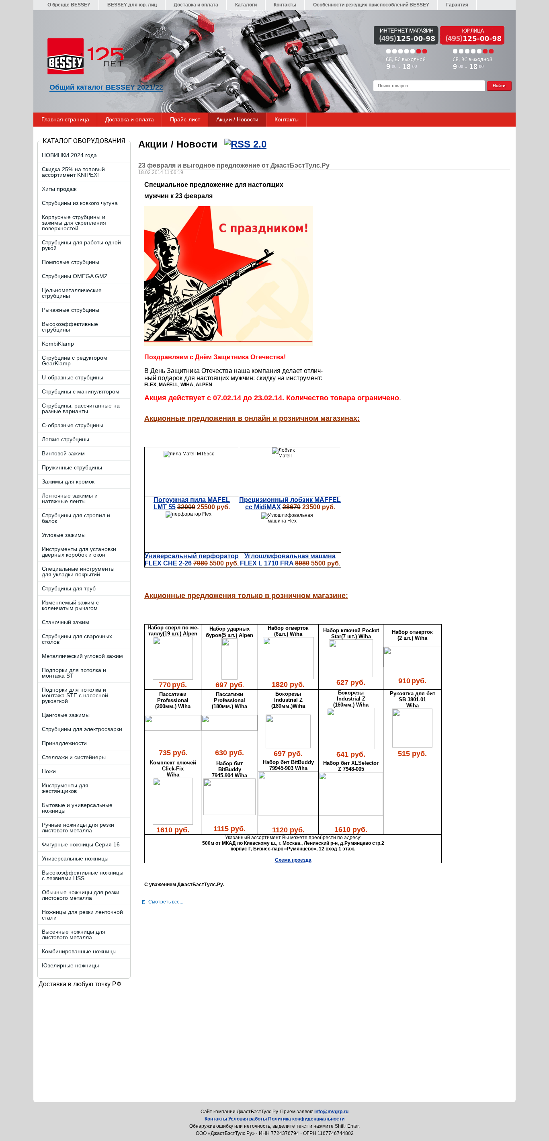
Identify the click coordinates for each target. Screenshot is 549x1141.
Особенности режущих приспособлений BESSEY (371, 5)
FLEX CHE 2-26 (168, 563)
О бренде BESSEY (68, 5)
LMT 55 (165, 507)
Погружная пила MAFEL (192, 499)
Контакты (285, 5)
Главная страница (65, 119)
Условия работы (247, 1119)
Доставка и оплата (196, 5)
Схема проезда (293, 860)
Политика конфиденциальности (306, 1119)
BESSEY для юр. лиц (132, 5)
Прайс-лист (185, 119)
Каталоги (246, 5)
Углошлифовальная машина (290, 556)
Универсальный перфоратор (192, 556)
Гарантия (457, 5)
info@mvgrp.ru (331, 1111)
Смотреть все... (165, 902)
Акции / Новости (237, 119)
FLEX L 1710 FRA (266, 563)
